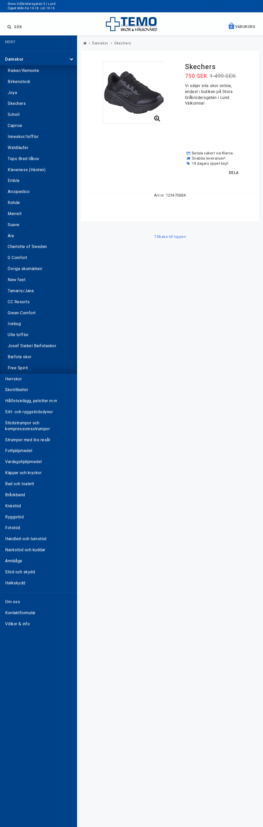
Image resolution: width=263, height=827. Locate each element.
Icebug (14, 323)
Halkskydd (15, 583)
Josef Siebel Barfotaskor (32, 345)
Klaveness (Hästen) (26, 169)
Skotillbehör (16, 389)
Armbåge (13, 560)
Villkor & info (17, 623)
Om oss (12, 601)
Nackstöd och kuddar (25, 549)
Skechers (17, 103)
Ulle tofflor (18, 334)
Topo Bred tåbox (23, 158)
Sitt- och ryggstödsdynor (29, 411)
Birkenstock (19, 81)
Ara (11, 235)
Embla (14, 180)
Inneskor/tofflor (23, 136)
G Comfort (17, 257)
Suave (14, 224)
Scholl (14, 114)
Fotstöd (12, 527)
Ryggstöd (14, 516)
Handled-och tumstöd (25, 538)
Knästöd (13, 505)
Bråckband (15, 494)
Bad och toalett (19, 483)
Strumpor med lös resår (27, 439)
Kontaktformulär (20, 612)
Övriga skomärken (25, 268)
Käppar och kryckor (23, 472)
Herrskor (13, 378)
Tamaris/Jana (21, 290)
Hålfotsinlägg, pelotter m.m (31, 400)
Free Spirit (18, 367)
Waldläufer (18, 147)
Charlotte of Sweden (27, 246)
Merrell (15, 213)
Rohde (14, 202)
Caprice (15, 125)
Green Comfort (22, 312)
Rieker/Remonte (23, 70)
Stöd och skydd (20, 571)
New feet (16, 279)
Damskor (14, 59)
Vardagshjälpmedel (23, 461)
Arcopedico (19, 191)
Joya (12, 92)
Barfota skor (19, 356)
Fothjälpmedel (18, 450)
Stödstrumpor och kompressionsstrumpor (27, 425)
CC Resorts (19, 301)
